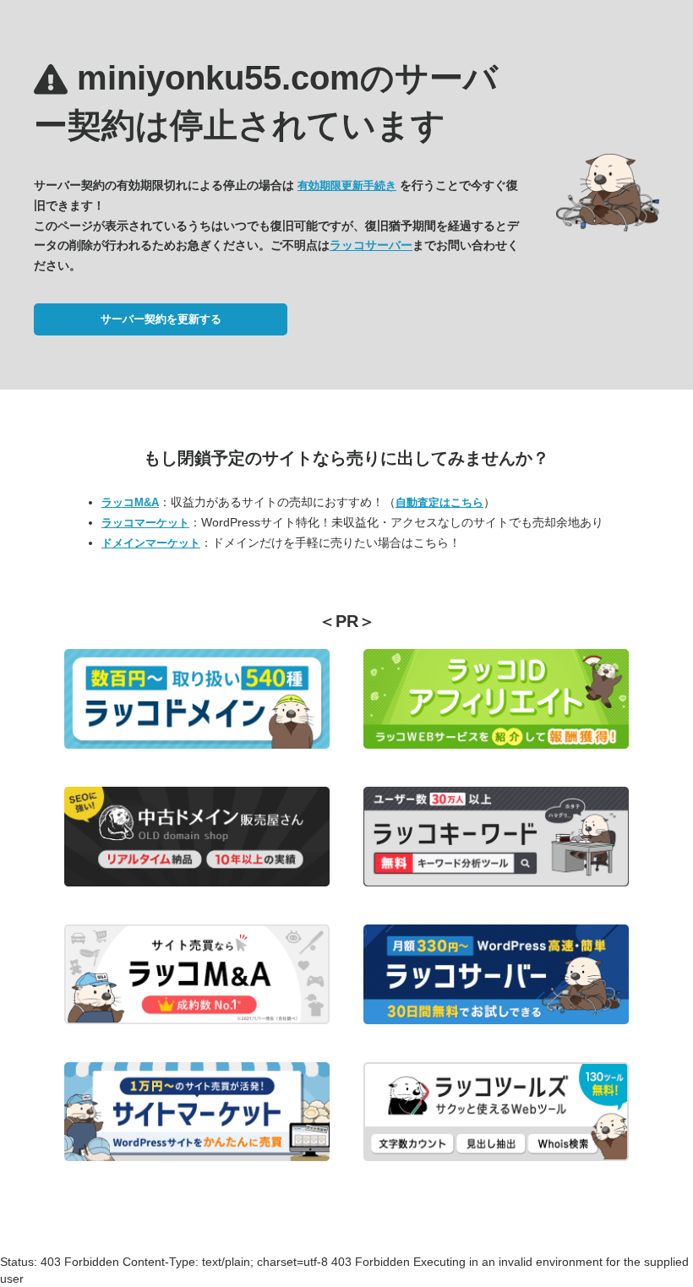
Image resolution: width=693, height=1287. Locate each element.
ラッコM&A (130, 502)
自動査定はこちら (439, 502)
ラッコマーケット (145, 522)
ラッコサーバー (371, 245)
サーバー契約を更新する (161, 319)
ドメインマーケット (150, 543)
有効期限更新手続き (346, 185)
